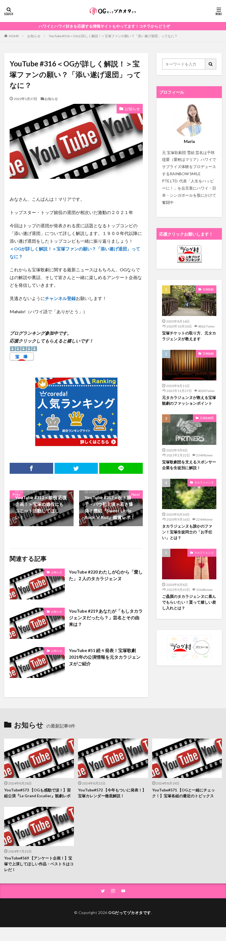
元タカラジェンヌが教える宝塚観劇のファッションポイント (189, 400)
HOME (14, 35)
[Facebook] (31, 468)
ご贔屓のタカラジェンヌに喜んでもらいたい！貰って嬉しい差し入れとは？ (189, 602)
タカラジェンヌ (204, 482)
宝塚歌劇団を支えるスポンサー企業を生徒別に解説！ (189, 464)
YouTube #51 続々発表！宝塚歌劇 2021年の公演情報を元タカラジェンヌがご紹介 (105, 657)
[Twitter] (76, 468)
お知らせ (34, 36)
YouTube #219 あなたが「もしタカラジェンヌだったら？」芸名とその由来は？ (106, 617)
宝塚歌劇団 (207, 418)
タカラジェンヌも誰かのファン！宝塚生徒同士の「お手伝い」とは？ (187, 532)
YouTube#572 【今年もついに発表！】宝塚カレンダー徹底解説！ (112, 793)
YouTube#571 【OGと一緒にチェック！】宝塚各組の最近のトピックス (183, 793)
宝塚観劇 (208, 289)
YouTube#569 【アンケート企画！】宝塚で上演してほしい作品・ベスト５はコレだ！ (39, 864)
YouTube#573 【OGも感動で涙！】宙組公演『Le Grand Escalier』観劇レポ (37, 793)
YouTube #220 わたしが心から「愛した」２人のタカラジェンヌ (106, 575)
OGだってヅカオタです (129, 912)
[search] (210, 64)
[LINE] (121, 468)
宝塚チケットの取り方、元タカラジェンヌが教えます (189, 336)
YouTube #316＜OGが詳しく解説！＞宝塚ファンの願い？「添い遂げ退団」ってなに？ (113, 36)
